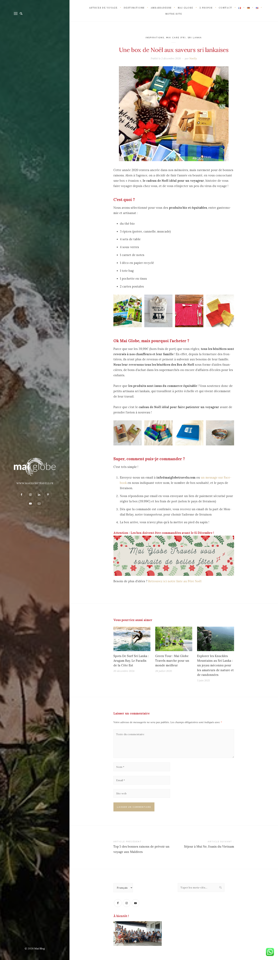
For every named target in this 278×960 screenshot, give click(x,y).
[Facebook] (118, 903)
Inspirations (155, 37)
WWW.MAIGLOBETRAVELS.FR (34, 483)
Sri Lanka (195, 37)
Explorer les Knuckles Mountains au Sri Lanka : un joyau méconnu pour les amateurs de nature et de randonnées (215, 665)
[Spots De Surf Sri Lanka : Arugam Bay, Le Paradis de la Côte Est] (131, 639)
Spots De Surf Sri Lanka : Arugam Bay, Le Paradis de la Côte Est (131, 660)
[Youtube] (135, 903)
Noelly (193, 58)
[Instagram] (126, 903)
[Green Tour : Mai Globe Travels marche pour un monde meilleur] (173, 639)
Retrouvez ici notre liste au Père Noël (174, 581)
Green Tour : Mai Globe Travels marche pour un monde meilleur (172, 660)
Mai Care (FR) (176, 37)
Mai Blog (39, 948)
